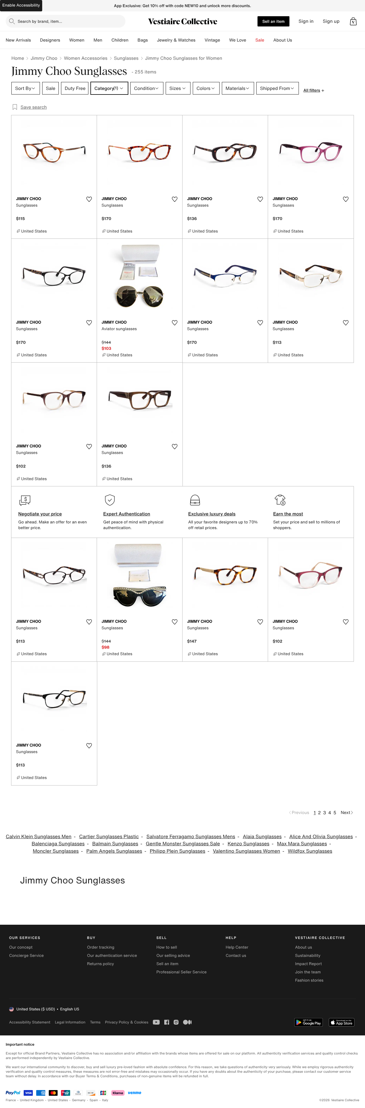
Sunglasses (126, 58)
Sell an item (273, 21)
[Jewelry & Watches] (200, 40)
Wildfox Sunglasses (310, 851)
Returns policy (100, 964)
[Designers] (64, 40)
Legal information (70, 1022)
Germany (79, 1100)
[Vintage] (224, 40)
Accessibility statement (29, 1022)
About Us (282, 40)
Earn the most (288, 513)
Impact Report (308, 964)
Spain (94, 1100)
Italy (105, 1100)
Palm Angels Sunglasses (114, 851)
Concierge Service (26, 956)
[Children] (133, 40)
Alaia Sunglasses (262, 836)
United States (58, 1100)
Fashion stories (309, 980)
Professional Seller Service (181, 972)
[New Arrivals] (35, 40)
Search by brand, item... (40, 21)
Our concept (21, 947)
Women (76, 40)
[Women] (89, 40)
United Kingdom (32, 1100)
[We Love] (251, 40)
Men (98, 40)
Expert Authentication (126, 513)
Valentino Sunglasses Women (246, 851)
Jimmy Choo (44, 58)
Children (120, 40)
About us (303, 947)
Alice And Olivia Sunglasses (321, 836)
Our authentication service (112, 956)
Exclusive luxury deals (212, 513)
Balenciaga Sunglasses (58, 843)
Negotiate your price (40, 513)
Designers (50, 40)
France (11, 1100)
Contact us (236, 956)
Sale (260, 40)
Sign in (306, 21)
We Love (237, 40)
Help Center (237, 947)
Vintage (212, 40)
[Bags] (152, 40)
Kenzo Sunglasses (248, 843)
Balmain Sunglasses (115, 843)
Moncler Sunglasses (56, 851)
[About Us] (296, 40)
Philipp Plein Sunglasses (177, 851)
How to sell (166, 947)
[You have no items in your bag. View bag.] (353, 21)
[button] (353, 21)
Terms (95, 1022)
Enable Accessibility (21, 5)
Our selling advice (173, 956)
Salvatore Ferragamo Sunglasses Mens (191, 836)
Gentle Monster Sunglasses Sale (183, 843)
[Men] (107, 40)
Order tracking (100, 947)
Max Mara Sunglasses (302, 843)
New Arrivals (18, 40)
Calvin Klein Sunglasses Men (38, 836)
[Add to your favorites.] (89, 199)
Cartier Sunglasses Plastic (109, 836)
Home (17, 58)
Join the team (308, 972)
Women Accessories (85, 58)
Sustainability (308, 956)
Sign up (331, 21)
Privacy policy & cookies (126, 1022)
